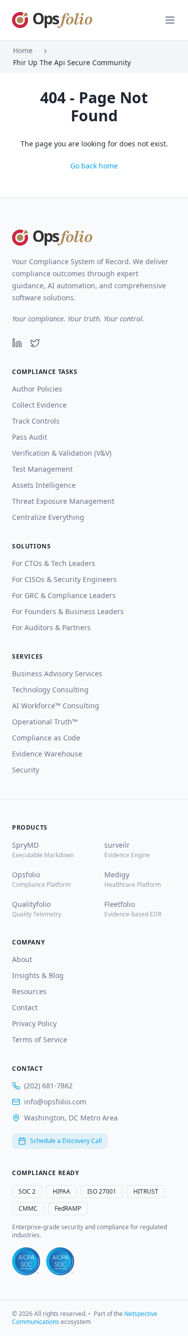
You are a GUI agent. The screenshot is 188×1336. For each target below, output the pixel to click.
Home (23, 50)
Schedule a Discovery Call (66, 1140)
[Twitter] (35, 343)
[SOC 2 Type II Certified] (60, 1261)
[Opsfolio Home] (52, 20)
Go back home (94, 165)
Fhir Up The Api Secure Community (72, 62)
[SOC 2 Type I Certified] (26, 1261)
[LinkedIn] (17, 343)
